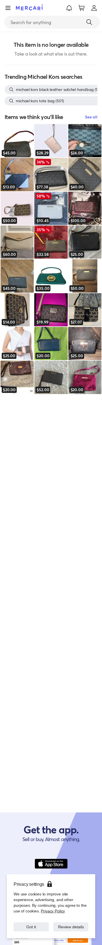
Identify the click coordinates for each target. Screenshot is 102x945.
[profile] (94, 8)
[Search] (89, 22)
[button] (69, 8)
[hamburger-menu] (8, 8)
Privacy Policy (52, 905)
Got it (31, 924)
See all (91, 117)
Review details (71, 923)
